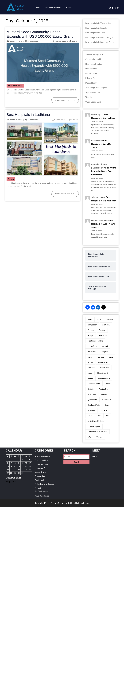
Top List (68, 7)
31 (22, 473)
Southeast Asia (94, 405)
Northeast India (94, 384)
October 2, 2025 (15, 41)
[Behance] (87, 307)
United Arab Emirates (96, 421)
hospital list (92, 351)
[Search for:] (76, 456)
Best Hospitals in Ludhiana (28, 114)
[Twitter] (109, 8)
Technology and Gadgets (96, 88)
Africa (90, 319)
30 (19, 473)
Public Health (91, 83)
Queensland (92, 400)
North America (104, 378)
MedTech (91, 368)
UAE (99, 416)
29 (15, 473)
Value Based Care (93, 102)
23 (19, 470)
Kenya (90, 362)
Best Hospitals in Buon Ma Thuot (99, 42)
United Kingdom (94, 426)
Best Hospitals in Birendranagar (99, 37)
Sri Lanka (91, 410)
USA (89, 437)
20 (8, 470)
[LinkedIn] (98, 307)
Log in (94, 456)
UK (107, 416)
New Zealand (102, 373)
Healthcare (102, 335)
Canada (91, 330)
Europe (90, 335)
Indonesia (100, 357)
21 (11, 470)
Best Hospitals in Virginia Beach (99, 23)
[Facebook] (112, 8)
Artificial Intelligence (94, 54)
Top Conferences (92, 92)
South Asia (106, 400)
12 (30, 463)
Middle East (104, 368)
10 (22, 463)
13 (8, 466)
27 (8, 473)
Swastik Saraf (60, 41)
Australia (109, 319)
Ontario (90, 389)
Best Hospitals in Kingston (96, 28)
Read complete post (63, 99)
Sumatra (103, 410)
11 (26, 463)
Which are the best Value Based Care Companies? (103, 171)
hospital (105, 346)
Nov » (14, 482)
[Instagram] (117, 8)
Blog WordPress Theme (46, 503)
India (89, 357)
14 (11, 466)
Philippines (92, 394)
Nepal (90, 373)
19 (30, 466)
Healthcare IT (91, 69)
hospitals (104, 351)
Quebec (104, 394)
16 (19, 466)
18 (26, 466)
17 (22, 466)
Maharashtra (103, 362)
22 (15, 470)
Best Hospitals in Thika (95, 33)
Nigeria (90, 378)
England (102, 330)
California (105, 325)
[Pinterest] (115, 8)
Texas (90, 416)
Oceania (108, 384)
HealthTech (92, 346)
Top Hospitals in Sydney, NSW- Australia (103, 223)
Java (111, 357)
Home (38, 7)
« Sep (8, 482)
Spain (107, 405)
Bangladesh (92, 325)
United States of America (97, 432)
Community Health (93, 59)
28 (11, 473)
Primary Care (91, 78)
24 (22, 470)
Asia (99, 319)
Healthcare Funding (52, 7)
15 (15, 466)
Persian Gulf (103, 389)
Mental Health (91, 73)
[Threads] (103, 307)
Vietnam (100, 437)
